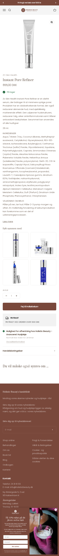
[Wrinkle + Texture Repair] (16, 245)
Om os (6, 450)
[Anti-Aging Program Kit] (43, 245)
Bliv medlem (15, 547)
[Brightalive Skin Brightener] (43, 272)
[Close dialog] (55, 509)
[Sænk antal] (6, 296)
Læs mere (8, 221)
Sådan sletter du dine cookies (43, 460)
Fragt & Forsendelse (42, 440)
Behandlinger (9, 445)
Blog (5, 459)
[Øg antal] (16, 296)
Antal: (5, 290)
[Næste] (55, 2)
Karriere (6, 469)
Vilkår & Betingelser (42, 445)
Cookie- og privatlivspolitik (39, 452)
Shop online (9, 440)
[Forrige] (3, 2)
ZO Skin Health (10, 75)
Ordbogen (8, 464)
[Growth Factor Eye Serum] (16, 272)
